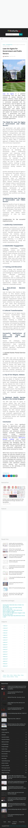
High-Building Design (14, 760)
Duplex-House (14, 749)
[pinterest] (26, 39)
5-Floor (22, 675)
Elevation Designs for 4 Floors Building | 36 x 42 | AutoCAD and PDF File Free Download (17, 724)
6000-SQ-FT (14, 666)
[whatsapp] (22, 39)
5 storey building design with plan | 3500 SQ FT (16, 583)
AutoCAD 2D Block (14, 737)
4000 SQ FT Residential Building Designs (17, 588)
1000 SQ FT (14, 625)
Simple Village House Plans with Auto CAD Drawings (16, 703)
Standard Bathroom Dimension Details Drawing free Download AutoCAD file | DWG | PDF (17, 567)
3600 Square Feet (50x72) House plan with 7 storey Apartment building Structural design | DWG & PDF (16, 573)
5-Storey (4, 676)
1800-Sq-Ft (14, 632)
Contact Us (15, 821)
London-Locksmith (14, 765)
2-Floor (8, 675)
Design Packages (14, 746)
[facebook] (24, 39)
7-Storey (16, 676)
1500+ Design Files (14, 732)
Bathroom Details (14, 741)
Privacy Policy (22, 821)
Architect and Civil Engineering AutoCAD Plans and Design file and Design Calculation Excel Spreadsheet (13, 500)
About (9, 821)
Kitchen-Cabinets (14, 763)
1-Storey (4, 675)
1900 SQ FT (14, 635)
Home (4, 44)
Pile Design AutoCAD (14, 767)
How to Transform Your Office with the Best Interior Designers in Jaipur (12, 611)
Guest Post (6, 56)
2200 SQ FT (14, 640)
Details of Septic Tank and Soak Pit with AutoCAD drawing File (17, 561)
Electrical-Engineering (14, 751)
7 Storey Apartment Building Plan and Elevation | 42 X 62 (15, 692)
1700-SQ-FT (14, 630)
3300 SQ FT (14, 649)
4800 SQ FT (14, 661)
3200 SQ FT (14, 647)
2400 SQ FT (14, 642)
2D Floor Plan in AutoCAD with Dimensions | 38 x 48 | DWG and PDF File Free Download (16, 550)
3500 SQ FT (14, 651)
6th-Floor (12, 676)
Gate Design (14, 758)
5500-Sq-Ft (14, 663)
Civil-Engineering (9, 44)
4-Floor (18, 675)
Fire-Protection (14, 753)
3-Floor (11, 675)
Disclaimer (14, 823)
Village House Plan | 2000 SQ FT (14, 718)
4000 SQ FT (14, 656)
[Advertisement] (14, 14)
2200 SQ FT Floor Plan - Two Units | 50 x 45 (16, 697)
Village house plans (14, 772)
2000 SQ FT (14, 637)
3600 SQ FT (14, 654)
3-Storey (15, 675)
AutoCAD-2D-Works (14, 739)
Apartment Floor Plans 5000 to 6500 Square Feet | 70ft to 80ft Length (16, 594)
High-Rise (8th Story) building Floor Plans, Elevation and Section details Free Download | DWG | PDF (16, 545)
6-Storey (8, 676)
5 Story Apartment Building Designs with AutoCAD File (17, 578)
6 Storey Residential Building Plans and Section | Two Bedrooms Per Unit (16, 708)
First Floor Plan (14, 756)
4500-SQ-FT (14, 659)
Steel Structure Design (14, 770)
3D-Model (14, 734)
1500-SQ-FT (14, 628)
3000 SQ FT (14, 644)
